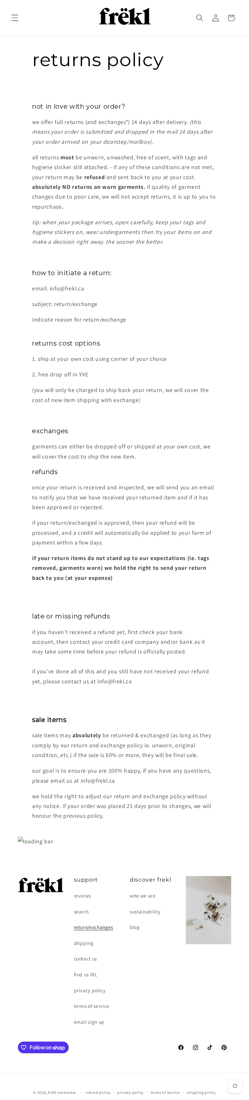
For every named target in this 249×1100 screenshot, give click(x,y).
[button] (15, 18)
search (81, 911)
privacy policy (90, 990)
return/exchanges (93, 927)
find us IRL (85, 974)
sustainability (145, 911)
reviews (82, 895)
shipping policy (201, 1092)
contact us (85, 958)
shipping (84, 943)
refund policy (98, 1092)
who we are (143, 895)
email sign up (89, 1022)
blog (135, 927)
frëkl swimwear (62, 1092)
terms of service (92, 1006)
